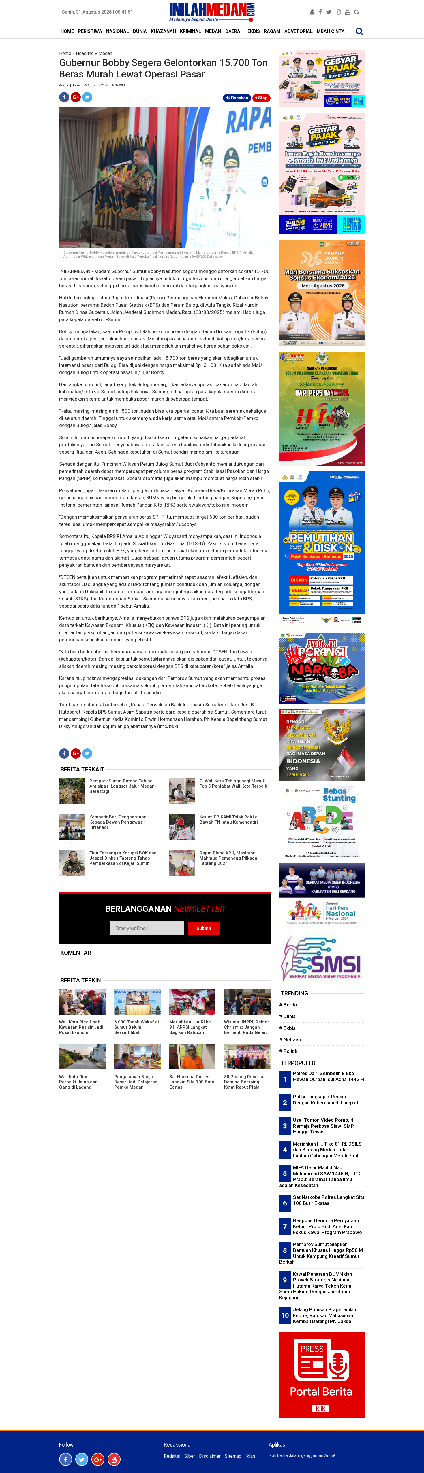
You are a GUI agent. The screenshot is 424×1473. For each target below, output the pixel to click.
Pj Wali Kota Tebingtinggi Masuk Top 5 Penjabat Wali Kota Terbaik (233, 783)
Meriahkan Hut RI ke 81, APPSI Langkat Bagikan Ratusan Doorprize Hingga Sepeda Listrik (190, 1032)
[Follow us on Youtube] (114, 1459)
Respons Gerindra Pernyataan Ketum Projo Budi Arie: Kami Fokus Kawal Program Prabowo (327, 1226)
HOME (67, 31)
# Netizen (290, 1039)
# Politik (288, 1051)
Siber (189, 1456)
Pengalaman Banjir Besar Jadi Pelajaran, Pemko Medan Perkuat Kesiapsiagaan (136, 1087)
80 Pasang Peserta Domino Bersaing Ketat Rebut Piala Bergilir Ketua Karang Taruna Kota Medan (246, 1087)
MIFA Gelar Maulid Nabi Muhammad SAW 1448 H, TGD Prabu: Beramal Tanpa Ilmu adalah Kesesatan (320, 1176)
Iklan (250, 1456)
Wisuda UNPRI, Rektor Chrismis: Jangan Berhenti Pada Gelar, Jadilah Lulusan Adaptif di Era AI (246, 1032)
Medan (105, 53)
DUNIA (140, 31)
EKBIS (253, 31)
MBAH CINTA (331, 31)
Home (65, 53)
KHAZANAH (163, 31)
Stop (262, 98)
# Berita (288, 1005)
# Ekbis (287, 1028)
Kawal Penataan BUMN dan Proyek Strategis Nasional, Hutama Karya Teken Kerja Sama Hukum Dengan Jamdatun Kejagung (315, 1286)
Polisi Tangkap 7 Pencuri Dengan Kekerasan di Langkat (325, 1100)
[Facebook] (64, 97)
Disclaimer (210, 1456)
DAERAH (234, 31)
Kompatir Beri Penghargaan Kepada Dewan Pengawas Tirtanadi (118, 822)
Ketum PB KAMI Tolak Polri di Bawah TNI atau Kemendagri (229, 819)
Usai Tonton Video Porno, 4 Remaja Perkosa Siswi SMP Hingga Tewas (323, 1126)
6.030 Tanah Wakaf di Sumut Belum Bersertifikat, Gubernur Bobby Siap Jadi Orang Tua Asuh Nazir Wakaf (136, 1035)
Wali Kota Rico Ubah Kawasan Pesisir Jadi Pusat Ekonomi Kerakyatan (81, 1029)
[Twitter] (87, 97)
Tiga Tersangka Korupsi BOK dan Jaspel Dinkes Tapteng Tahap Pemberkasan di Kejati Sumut (123, 858)
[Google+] (76, 97)
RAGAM (272, 31)
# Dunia (287, 1016)
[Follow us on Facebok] (65, 1459)
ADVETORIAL (298, 31)
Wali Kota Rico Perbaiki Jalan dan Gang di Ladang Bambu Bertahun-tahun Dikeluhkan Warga (78, 1089)
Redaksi (172, 1456)
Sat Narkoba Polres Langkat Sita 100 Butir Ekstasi (192, 1082)
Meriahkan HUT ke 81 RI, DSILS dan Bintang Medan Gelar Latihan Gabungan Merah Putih (327, 1150)
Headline (85, 53)
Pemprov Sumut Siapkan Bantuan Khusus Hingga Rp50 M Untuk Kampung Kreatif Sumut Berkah (321, 1253)
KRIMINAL (190, 31)
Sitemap (233, 1456)
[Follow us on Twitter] (81, 1459)
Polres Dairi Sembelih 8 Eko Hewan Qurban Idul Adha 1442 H (328, 1076)
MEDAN (213, 31)
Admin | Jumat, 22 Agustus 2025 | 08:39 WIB (92, 85)
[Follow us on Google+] (97, 1459)
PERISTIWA (90, 31)
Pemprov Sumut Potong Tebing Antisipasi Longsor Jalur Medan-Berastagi (122, 786)
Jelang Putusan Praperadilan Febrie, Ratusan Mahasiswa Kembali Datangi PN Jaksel (324, 1315)
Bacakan (239, 98)
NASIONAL (117, 31)
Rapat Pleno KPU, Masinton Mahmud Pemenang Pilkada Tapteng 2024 (228, 858)
